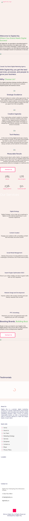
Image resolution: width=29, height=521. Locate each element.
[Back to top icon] (14, 510)
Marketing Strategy (8, 436)
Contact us (6, 444)
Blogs (5, 447)
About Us (6, 430)
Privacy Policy (7, 450)
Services (5, 439)
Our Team (6, 433)
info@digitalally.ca (7, 497)
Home (5, 427)
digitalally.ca (5, 500)
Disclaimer (6, 441)
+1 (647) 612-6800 (7, 493)
